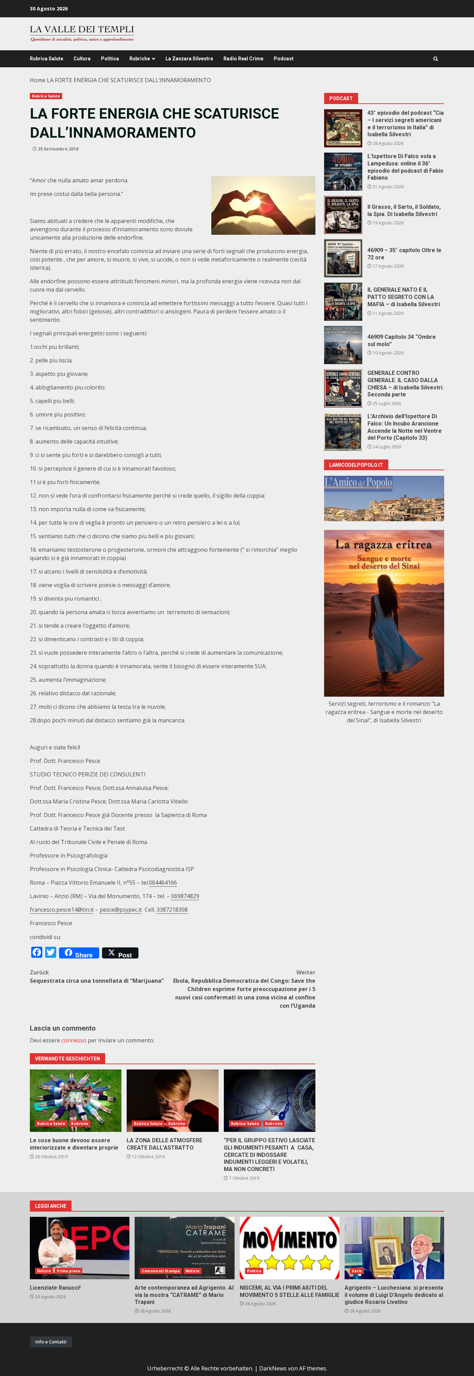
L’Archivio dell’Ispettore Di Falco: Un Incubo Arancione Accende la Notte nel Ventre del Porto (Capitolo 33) (343, 432)
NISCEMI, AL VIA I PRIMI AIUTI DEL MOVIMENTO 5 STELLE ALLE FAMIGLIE (289, 1248)
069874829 (185, 896)
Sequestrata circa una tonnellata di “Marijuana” (97, 976)
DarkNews (273, 1368)
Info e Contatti (51, 1342)
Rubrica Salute (46, 58)
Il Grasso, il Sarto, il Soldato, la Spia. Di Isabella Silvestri (343, 215)
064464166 (163, 882)
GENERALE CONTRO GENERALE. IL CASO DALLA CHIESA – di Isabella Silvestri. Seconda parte (343, 388)
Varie (357, 1270)
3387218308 (172, 909)
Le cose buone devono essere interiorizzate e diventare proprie (75, 1100)
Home (37, 80)
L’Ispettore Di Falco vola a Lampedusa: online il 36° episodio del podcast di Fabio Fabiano (343, 172)
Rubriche (139, 58)
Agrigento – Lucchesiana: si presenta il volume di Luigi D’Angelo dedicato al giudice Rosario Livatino (394, 1248)
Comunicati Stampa (161, 1270)
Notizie (44, 1270)
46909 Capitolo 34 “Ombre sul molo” (343, 345)
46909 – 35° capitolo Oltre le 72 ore (343, 258)
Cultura (82, 58)
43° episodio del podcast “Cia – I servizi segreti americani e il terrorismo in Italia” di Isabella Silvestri (343, 128)
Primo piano (68, 1270)
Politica (110, 58)
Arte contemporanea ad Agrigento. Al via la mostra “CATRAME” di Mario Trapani (184, 1248)
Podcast (284, 58)
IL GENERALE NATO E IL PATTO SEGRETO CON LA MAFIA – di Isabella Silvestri (343, 302)
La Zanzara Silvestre (189, 58)
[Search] (435, 59)
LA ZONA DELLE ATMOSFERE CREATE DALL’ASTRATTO (172, 1100)
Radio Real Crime (243, 58)
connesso (73, 1040)
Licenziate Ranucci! (79, 1248)
